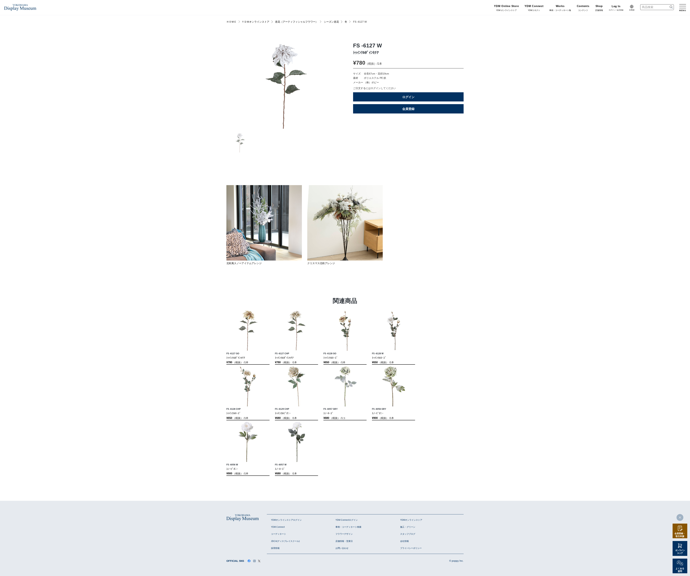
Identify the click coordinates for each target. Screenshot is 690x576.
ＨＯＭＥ (231, 21)
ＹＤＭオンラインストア (255, 21)
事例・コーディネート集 (560, 8)
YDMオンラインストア (411, 520)
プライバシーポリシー (411, 548)
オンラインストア (680, 551)
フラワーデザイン (344, 534)
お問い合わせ (341, 548)
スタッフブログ (407, 534)
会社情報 (404, 541)
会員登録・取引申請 (680, 535)
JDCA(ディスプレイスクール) (285, 541)
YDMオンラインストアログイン (286, 520)
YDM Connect (278, 527)
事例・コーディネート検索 (348, 527)
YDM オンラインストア (506, 8)
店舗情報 (599, 8)
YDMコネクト (534, 8)
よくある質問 (680, 570)
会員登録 (408, 108)
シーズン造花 (331, 21)
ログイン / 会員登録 (616, 8)
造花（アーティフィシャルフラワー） (296, 21)
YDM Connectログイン (346, 520)
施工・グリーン (407, 527)
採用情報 (275, 548)
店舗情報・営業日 (344, 541)
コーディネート (278, 534)
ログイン (408, 97)
